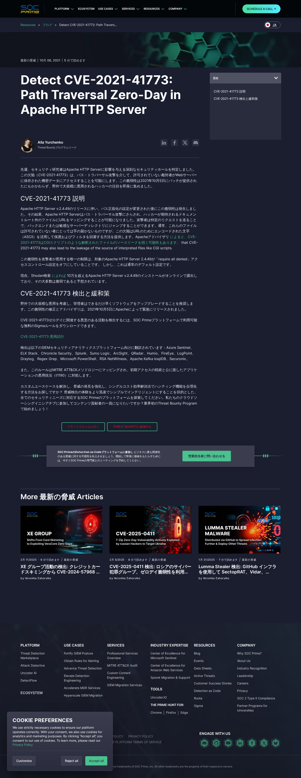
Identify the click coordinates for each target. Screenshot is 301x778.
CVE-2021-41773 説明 (229, 91)
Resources (152, 8)
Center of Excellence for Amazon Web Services (167, 667)
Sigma (198, 706)
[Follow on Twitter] (264, 743)
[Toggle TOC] (276, 78)
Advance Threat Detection (83, 668)
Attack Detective (32, 665)
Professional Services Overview (122, 655)
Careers (242, 683)
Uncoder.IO (158, 697)
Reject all (71, 761)
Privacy (242, 691)
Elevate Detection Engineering (76, 678)
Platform (62, 8)
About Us (243, 661)
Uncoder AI (28, 673)
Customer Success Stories (213, 683)
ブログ (47, 25)
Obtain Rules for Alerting (81, 661)
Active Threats (204, 676)
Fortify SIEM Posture (78, 653)
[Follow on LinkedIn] (163, 142)
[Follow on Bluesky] (276, 743)
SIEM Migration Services (124, 685)
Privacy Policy (23, 745)
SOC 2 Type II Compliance (256, 698)
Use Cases (105, 8)
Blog (197, 653)
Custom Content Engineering (118, 675)
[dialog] (60, 741)
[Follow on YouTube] (228, 743)
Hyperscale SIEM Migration (83, 695)
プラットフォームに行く (83, 426)
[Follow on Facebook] (174, 142)
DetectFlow (28, 680)
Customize (24, 761)
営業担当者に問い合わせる (206, 456)
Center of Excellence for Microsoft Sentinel (167, 655)
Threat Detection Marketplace (32, 655)
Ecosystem (86, 8)
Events (199, 661)
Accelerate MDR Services (82, 688)
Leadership (245, 676)
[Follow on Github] (216, 743)
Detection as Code (207, 691)
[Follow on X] (185, 142)
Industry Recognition (252, 668)
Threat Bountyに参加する (132, 426)
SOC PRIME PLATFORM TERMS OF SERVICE (130, 742)
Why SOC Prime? (249, 653)
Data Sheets (203, 668)
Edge (184, 712)
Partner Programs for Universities (252, 708)
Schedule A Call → (261, 9)
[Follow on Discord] (195, 142)
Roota (198, 698)
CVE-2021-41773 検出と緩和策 (236, 98)
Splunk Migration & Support (170, 677)
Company (175, 8)
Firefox (171, 712)
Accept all (96, 761)
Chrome (156, 712)
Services (128, 8)
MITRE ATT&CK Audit (122, 665)
